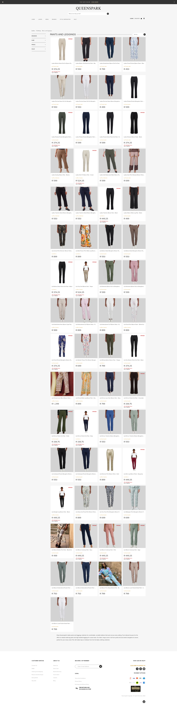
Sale (75, 19)
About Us (55, 665)
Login (131, 18)
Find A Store (56, 674)
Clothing (38, 30)
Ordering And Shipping (37, 671)
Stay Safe (34, 680)
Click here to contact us (137, 665)
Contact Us (34, 665)
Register (137, 18)
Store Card (55, 668)
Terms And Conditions (80, 678)
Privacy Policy (78, 681)
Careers (55, 677)
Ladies (40, 19)
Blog (54, 680)
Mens (47, 19)
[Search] (108, 14)
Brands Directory (57, 671)
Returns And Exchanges (37, 674)
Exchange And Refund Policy (82, 684)
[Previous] (2, 2)
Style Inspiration (65, 19)
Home (33, 19)
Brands (54, 19)
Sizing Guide (35, 677)
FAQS (33, 668)
